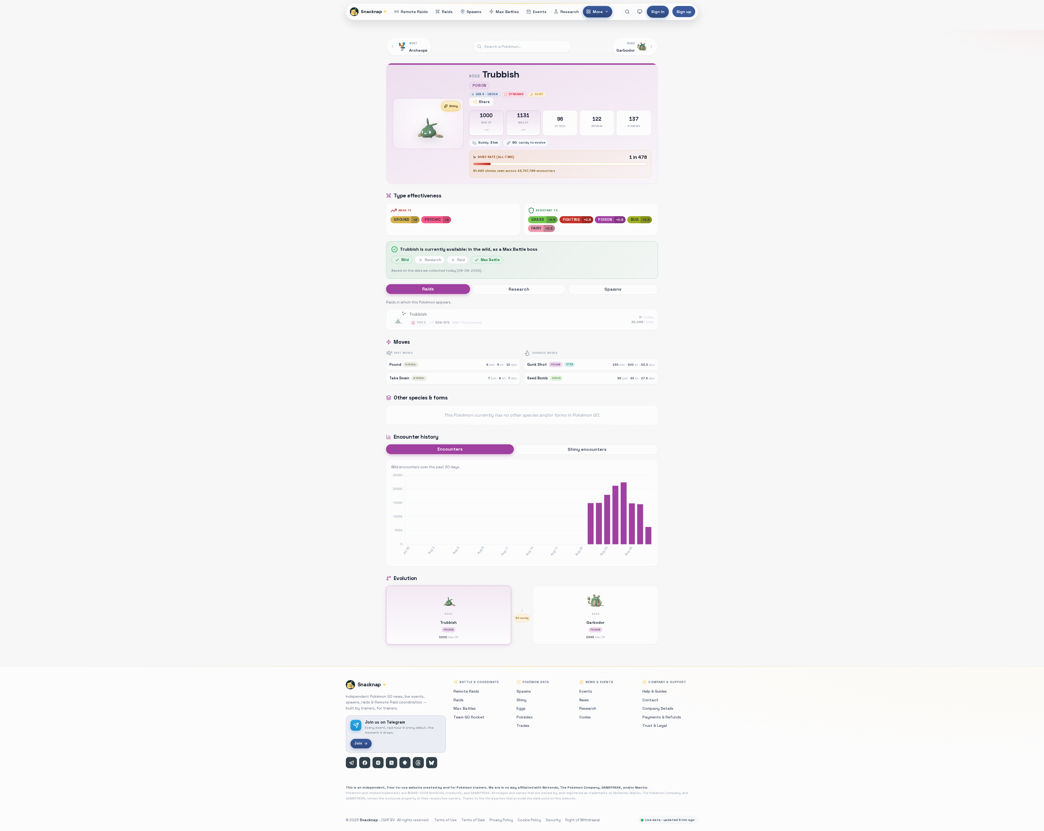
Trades (523, 725)
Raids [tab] (428, 289)
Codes (585, 717)
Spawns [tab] (613, 289)
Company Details (657, 708)
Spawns (524, 691)
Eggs (521, 708)
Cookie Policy (529, 820)
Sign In (657, 11)
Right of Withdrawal (582, 820)
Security (553, 820)
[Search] (627, 12)
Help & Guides (654, 691)
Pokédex (525, 717)
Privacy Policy (501, 820)
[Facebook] (364, 762)
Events (585, 691)
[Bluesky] (431, 762)
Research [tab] (519, 289)
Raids (458, 699)
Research (587, 708)
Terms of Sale (473, 820)
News (584, 699)
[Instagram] (378, 762)
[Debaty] (405, 762)
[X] (391, 762)
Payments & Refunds (661, 717)
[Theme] (640, 12)
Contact (650, 699)
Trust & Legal (654, 725)
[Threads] (418, 762)
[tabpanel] (522, 314)
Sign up (683, 11)
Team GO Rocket (468, 717)
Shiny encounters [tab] (587, 449)
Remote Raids (466, 691)
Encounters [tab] (450, 449)
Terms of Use (445, 820)
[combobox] (522, 46)
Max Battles (464, 708)
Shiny (453, 106)
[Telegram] (351, 762)
